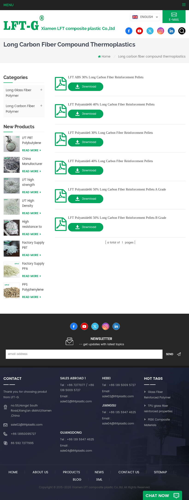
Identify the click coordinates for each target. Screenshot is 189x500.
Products (71, 472)
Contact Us (128, 472)
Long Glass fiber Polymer (18, 93)
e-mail (174, 20)
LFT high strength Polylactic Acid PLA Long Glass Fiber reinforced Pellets (33, 183)
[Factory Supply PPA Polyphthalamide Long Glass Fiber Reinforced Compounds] (12, 269)
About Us (40, 472)
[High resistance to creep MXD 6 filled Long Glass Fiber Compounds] (12, 227)
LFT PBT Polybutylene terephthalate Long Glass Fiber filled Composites (32, 141)
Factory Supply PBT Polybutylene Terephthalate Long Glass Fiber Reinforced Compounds (33, 245)
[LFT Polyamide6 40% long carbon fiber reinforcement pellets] (61, 166)
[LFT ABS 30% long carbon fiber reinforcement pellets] (61, 82)
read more (30, 150)
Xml (99, 479)
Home (106, 56)
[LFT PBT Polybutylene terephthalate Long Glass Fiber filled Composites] (12, 143)
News (99, 472)
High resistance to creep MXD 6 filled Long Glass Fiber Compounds (32, 224)
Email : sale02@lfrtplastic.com (76, 399)
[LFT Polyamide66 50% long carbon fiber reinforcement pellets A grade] (61, 194)
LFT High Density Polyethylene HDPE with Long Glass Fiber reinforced (31, 204)
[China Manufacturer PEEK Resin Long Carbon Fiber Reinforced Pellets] (12, 164)
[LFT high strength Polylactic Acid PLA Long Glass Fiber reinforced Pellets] (12, 185)
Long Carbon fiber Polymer (20, 108)
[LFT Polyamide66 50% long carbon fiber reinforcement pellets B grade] (61, 222)
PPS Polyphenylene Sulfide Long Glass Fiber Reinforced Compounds (33, 287)
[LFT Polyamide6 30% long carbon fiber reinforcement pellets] (61, 137)
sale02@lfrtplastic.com (26, 425)
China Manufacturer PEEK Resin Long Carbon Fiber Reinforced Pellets (32, 162)
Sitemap (160, 472)
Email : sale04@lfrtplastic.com (118, 421)
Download (89, 87)
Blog (77, 479)
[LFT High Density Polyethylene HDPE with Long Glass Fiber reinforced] (12, 206)
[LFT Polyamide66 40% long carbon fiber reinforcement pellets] (61, 109)
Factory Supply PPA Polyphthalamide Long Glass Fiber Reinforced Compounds (33, 266)
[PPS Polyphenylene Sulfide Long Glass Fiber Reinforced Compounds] (12, 290)
